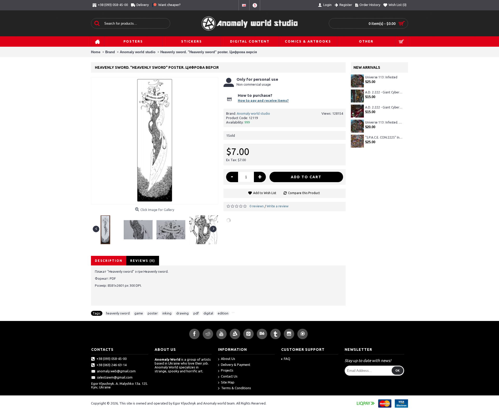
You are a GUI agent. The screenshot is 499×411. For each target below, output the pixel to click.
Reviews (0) (142, 260)
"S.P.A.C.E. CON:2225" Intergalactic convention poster (384, 137)
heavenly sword (118, 313)
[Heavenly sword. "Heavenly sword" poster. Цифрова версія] (107, 227)
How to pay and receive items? (263, 100)
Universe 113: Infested (381, 77)
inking (167, 313)
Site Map (227, 382)
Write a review (277, 206)
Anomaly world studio (253, 113)
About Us (228, 358)
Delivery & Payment (235, 364)
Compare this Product (304, 193)
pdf (196, 313)
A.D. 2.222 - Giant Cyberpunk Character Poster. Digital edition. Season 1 (384, 92)
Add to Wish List (264, 193)
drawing (182, 313)
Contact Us (229, 376)
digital (208, 313)
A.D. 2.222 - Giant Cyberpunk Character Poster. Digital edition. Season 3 (384, 107)
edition (223, 313)
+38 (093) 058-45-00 (111, 358)
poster (153, 313)
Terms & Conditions (236, 388)
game (138, 313)
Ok (397, 370)
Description (108, 260)
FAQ (287, 358)
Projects (227, 370)
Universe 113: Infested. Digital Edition (384, 122)
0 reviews (257, 206)
